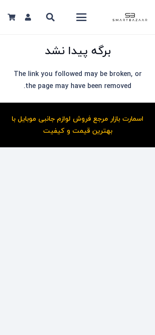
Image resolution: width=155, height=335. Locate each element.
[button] (81, 17)
